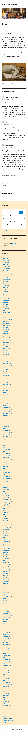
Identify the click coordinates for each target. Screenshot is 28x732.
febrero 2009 (6, 655)
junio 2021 (6, 373)
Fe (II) (12, 245)
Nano (5, 83)
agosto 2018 (6, 438)
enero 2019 (6, 428)
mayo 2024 (6, 308)
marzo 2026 (6, 266)
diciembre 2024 (7, 295)
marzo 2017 (6, 470)
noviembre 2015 (7, 501)
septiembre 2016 (7, 482)
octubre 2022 (6, 344)
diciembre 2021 (7, 363)
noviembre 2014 (7, 524)
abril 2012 (5, 583)
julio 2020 (5, 394)
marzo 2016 (6, 493)
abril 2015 (5, 514)
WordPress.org (7, 722)
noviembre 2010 (7, 615)
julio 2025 (5, 281)
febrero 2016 (6, 495)
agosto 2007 (6, 690)
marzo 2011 (6, 608)
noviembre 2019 (7, 409)
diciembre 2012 (7, 568)
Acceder (5, 716)
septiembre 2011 (7, 596)
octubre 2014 (6, 526)
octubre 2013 (6, 548)
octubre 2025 (6, 276)
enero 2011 (6, 611)
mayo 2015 (6, 512)
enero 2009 (6, 657)
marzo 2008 (6, 676)
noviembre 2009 (7, 638)
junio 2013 (6, 556)
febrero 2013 (6, 564)
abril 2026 (6, 264)
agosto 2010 (6, 621)
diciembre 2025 (7, 272)
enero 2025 (6, 293)
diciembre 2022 (7, 340)
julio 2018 (5, 440)
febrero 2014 (6, 541)
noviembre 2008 (7, 661)
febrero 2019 (6, 426)
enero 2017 (6, 474)
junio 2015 (6, 510)
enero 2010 (6, 634)
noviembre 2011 (7, 592)
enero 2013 (6, 566)
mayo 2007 (6, 695)
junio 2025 (6, 283)
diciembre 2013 (7, 545)
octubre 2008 (6, 663)
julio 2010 (5, 623)
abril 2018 (5, 445)
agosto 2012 (6, 575)
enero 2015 (6, 520)
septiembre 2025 (7, 277)
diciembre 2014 (7, 522)
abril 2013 (5, 560)
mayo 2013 (6, 558)
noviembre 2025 (7, 274)
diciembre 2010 (7, 613)
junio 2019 (6, 419)
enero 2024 (6, 316)
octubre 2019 (6, 411)
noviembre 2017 (7, 455)
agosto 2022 (6, 348)
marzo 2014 (6, 539)
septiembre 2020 (7, 390)
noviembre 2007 (7, 684)
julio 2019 (5, 417)
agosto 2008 (6, 667)
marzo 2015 (6, 516)
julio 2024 (5, 304)
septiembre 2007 (7, 688)
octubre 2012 (6, 571)
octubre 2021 (6, 367)
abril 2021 (5, 377)
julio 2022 (5, 350)
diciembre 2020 (7, 384)
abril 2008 (5, 674)
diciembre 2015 (7, 499)
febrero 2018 (6, 449)
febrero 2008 (6, 678)
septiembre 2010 (7, 619)
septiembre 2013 (7, 550)
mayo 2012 (6, 581)
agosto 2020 (6, 392)
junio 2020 (6, 396)
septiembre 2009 (7, 642)
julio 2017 (5, 463)
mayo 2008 (6, 672)
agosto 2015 (6, 506)
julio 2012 (5, 577)
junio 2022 (6, 352)
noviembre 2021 (7, 365)
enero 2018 (6, 451)
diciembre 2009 (7, 636)
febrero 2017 (6, 472)
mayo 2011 (6, 604)
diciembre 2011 (7, 590)
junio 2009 (6, 648)
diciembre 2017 (7, 453)
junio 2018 (6, 442)
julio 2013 (5, 554)
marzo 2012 (6, 585)
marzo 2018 (6, 447)
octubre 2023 (6, 321)
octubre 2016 (6, 480)
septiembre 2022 (7, 346)
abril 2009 (6, 651)
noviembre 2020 (7, 386)
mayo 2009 (6, 650)
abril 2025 (5, 287)
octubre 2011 (6, 594)
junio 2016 (6, 487)
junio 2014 (6, 533)
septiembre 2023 (7, 323)
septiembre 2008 (7, 665)
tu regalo (10, 241)
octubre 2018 (6, 434)
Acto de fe (13, 243)
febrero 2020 (6, 403)
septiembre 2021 (7, 369)
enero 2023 (6, 339)
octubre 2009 (6, 640)
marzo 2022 (6, 358)
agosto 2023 (6, 325)
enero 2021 (6, 382)
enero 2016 (6, 497)
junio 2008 (6, 671)
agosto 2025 (6, 279)
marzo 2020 (6, 401)
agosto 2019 (6, 415)
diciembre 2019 (7, 407)
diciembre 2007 (7, 682)
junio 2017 (6, 464)
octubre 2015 (6, 503)
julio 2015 (5, 508)
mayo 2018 (6, 443)
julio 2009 (5, 646)
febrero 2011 (6, 609)
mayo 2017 (6, 466)
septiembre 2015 (7, 505)
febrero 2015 (6, 518)
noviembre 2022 (7, 342)
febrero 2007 (6, 701)
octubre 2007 (6, 686)
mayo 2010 (6, 627)
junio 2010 (6, 625)
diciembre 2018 (7, 430)
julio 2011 (5, 600)
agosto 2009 (6, 644)
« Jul (6, 230)
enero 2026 (6, 270)
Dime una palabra (9, 5)
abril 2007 (5, 697)
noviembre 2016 (7, 478)
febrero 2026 (6, 268)
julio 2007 (5, 692)
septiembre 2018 (7, 436)
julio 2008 (5, 669)
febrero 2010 (6, 632)
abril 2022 (5, 356)
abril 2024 (5, 310)
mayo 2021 (6, 375)
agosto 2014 (6, 529)
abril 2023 (5, 333)
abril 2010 (5, 629)
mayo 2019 (6, 421)
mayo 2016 (6, 489)
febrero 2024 (6, 314)
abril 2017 (5, 468)
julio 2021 (5, 371)
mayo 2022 (6, 354)
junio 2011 (5, 602)
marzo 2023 (6, 335)
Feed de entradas (7, 718)
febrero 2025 (6, 291)
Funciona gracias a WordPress (17, 729)
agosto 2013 (6, 552)
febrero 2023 (6, 337)
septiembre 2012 (7, 573)
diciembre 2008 (7, 659)
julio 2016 (5, 485)
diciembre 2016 (7, 476)
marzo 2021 (6, 379)
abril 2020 (5, 400)
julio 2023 (5, 327)
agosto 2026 (6, 256)
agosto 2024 (6, 302)
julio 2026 (5, 258)
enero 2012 (6, 588)
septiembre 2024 (7, 300)
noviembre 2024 (7, 297)
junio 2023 (6, 329)
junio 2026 (6, 260)
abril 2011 (5, 606)
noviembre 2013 (7, 547)
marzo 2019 (6, 424)
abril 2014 (5, 537)
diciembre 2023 (7, 318)
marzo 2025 (6, 289)
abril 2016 (5, 491)
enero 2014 (6, 543)
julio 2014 (5, 531)
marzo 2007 (6, 699)
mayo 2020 (6, 398)
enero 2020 (6, 405)
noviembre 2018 (7, 432)
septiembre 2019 (7, 413)
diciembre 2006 (7, 705)
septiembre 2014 (7, 527)
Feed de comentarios (8, 720)
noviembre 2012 (7, 569)
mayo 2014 (6, 535)
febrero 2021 (6, 381)
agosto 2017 (6, 461)
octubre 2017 (6, 457)
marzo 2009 (6, 653)
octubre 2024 (6, 298)
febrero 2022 (6, 360)
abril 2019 (5, 422)
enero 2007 (6, 703)
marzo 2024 (6, 312)
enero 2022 (6, 361)
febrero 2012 (6, 587)
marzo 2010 (6, 630)
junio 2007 (6, 693)
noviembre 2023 (7, 319)
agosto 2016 (6, 484)
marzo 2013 (6, 562)
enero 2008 (6, 680)
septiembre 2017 (7, 459)
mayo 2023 (6, 331)
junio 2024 (6, 306)
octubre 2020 (6, 388)
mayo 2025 (6, 285)
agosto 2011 (6, 598)
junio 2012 (6, 579)
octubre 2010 (6, 617)
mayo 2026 (6, 262)
